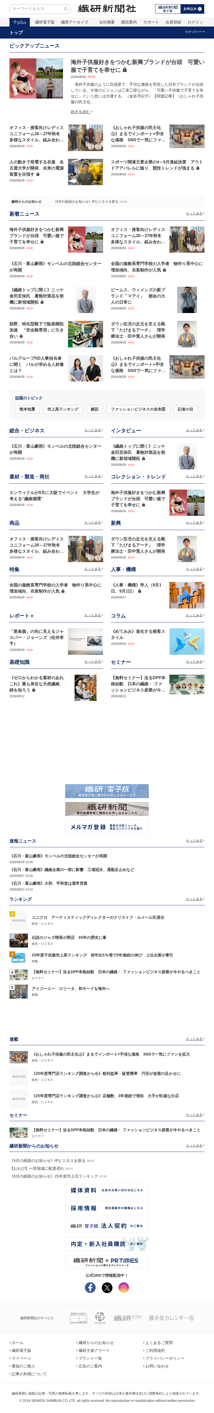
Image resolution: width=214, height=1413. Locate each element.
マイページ (21, 1358)
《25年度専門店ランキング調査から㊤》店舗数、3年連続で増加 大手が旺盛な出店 (105, 1096)
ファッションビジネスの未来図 (138, 409)
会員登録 (173, 22)
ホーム (17, 1342)
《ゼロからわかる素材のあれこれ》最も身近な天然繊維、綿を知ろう (36, 684)
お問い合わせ (157, 1366)
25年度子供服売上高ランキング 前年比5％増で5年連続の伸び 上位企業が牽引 (102, 955)
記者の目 (185, 409)
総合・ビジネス (42, 923)
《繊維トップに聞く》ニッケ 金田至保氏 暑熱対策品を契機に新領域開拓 (38, 296)
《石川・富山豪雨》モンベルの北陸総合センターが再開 (58, 856)
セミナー (38, 978)
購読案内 (129, 22)
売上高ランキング (63, 409)
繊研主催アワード (94, 1350)
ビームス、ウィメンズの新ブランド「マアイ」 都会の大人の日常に (138, 296)
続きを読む (80, 111)
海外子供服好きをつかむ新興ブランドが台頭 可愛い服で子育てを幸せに (36, 235)
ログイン (195, 22)
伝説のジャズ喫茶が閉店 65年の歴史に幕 (69, 937)
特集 (35, 961)
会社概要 (107, 22)
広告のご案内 (90, 1366)
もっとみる (194, 213)
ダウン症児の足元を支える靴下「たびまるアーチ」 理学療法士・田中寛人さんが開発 (138, 330)
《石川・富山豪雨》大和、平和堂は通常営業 (48, 883)
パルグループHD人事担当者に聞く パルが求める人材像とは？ (36, 364)
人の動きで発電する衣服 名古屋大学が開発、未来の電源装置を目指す (36, 168)
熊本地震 (27, 409)
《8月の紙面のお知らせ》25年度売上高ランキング (53, 1176)
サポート (151, 22)
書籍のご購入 (23, 1366)
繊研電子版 (45, 22)
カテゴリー (193, 32)
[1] (18, 920)
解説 (95, 409)
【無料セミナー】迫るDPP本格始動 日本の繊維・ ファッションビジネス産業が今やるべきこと (116, 972)
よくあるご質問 (159, 1342)
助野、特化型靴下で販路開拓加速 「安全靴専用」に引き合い (36, 330)
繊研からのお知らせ (26, 202)
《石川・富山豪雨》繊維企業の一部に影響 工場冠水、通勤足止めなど (71, 869)
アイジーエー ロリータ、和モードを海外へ (71, 988)
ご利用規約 (155, 1350)
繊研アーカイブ (74, 22)
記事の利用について (29, 1374)
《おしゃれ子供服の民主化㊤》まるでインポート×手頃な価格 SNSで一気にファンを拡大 (111, 1054)
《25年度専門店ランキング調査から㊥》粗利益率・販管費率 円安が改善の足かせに (106, 1073)
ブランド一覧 (90, 1358)
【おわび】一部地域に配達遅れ (36, 1168)
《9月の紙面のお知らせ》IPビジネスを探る (85, 202)
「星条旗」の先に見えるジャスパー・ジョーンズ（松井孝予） (36, 637)
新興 (35, 994)
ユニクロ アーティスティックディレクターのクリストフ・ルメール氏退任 (98, 917)
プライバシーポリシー (164, 1358)
